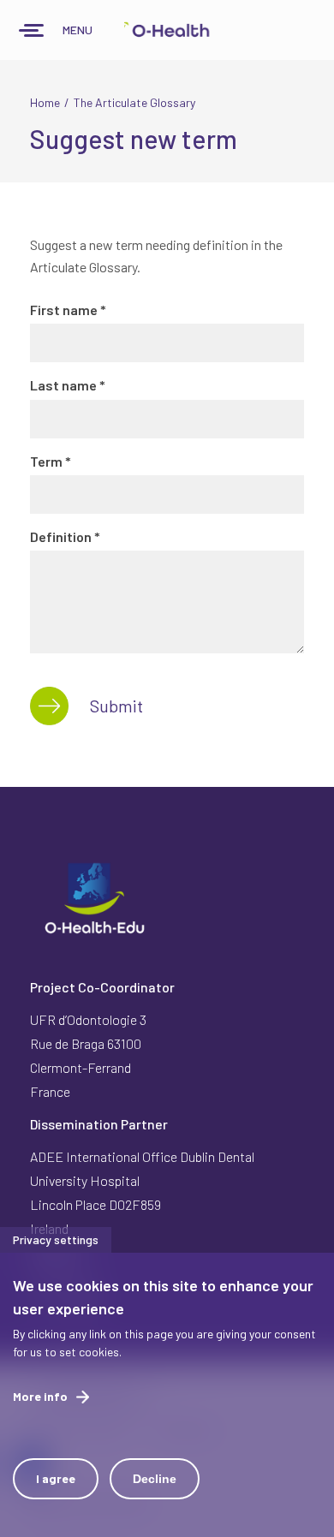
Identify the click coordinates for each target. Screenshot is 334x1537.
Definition (65, 536)
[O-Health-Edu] (167, 30)
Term (50, 461)
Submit (116, 705)
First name (68, 309)
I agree (55, 1478)
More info (40, 1396)
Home (45, 102)
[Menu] (32, 32)
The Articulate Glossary (134, 102)
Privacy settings (55, 1239)
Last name (67, 385)
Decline (154, 1479)
